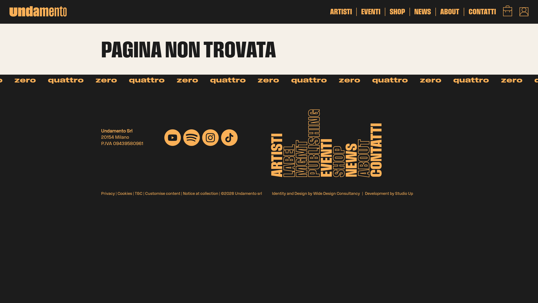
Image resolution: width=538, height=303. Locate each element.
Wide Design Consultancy (336, 194)
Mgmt (302, 158)
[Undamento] (38, 11)
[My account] (524, 11)
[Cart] (507, 11)
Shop (340, 161)
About (365, 158)
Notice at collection (200, 194)
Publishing (315, 143)
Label (290, 161)
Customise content (162, 194)
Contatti (377, 150)
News (352, 160)
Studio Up (404, 194)
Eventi (328, 158)
